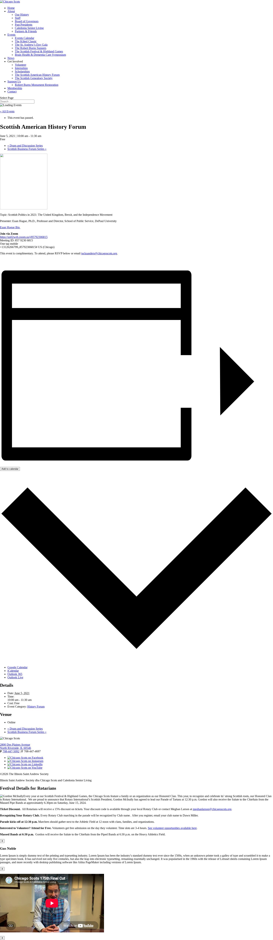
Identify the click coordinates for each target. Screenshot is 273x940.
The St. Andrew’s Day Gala (31, 44)
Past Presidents (23, 24)
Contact (12, 91)
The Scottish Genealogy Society (34, 78)
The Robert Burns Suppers (30, 48)
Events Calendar (24, 38)
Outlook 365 (14, 674)
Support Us (14, 81)
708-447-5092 (11, 751)
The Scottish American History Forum (37, 74)
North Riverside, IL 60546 (15, 748)
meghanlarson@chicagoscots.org (212, 809)
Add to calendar (9, 468)
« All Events (7, 111)
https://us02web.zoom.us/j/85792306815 (24, 237)
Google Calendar (17, 667)
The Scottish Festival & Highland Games (39, 51)
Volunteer (20, 64)
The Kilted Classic (26, 41)
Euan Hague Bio (10, 227)
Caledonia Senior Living (29, 28)
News (10, 58)
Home (11, 7)
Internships (21, 68)
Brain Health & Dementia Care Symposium (40, 54)
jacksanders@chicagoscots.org (99, 253)
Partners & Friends (26, 31)
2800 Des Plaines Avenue (15, 744)
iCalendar (13, 670)
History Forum (36, 706)
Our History (22, 14)
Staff (17, 18)
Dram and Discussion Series (25, 145)
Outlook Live (15, 677)
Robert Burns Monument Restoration (36, 84)
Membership (14, 88)
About (11, 11)
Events (11, 34)
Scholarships (22, 71)
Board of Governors (26, 21)
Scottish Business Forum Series (26, 149)
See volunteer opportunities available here (172, 828)
